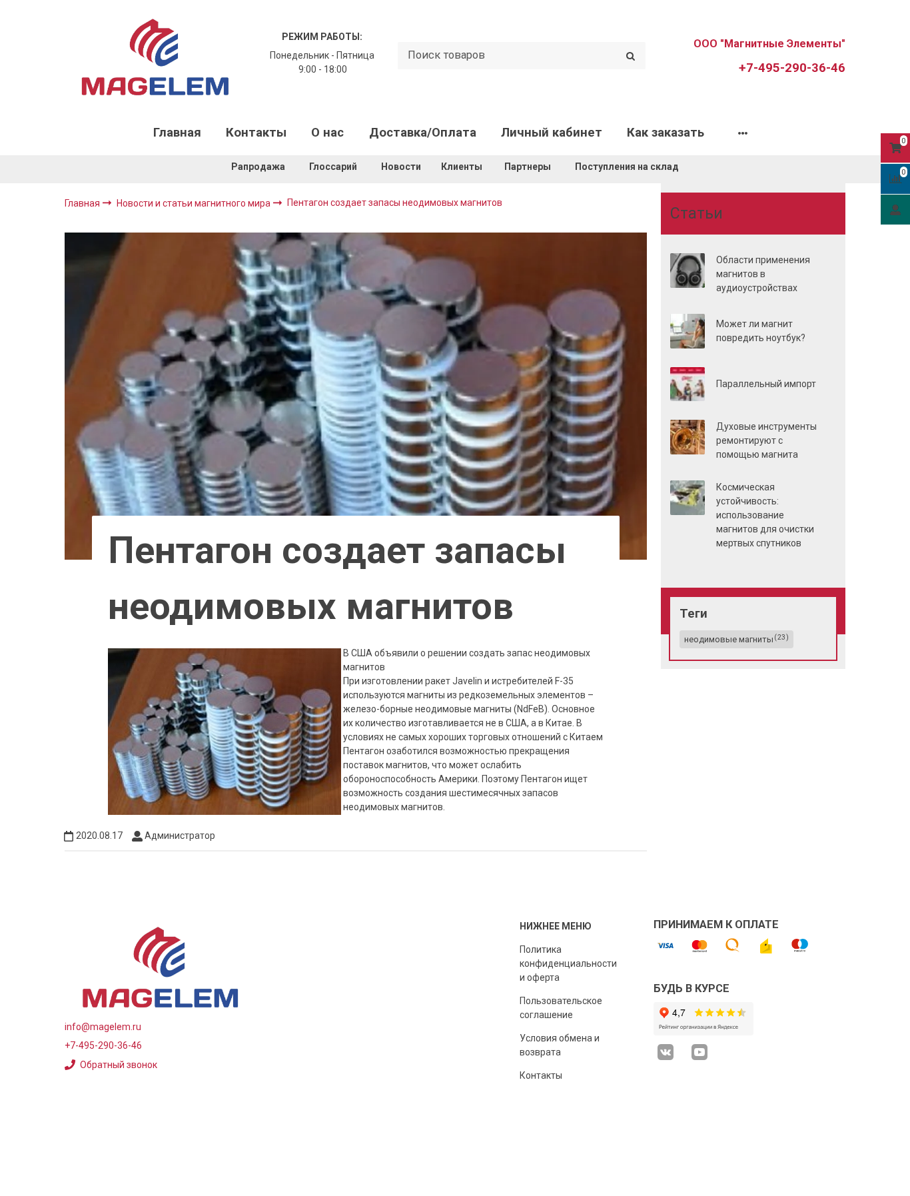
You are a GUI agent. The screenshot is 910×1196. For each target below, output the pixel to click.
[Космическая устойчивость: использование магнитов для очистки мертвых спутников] (687, 497)
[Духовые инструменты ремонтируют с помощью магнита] (687, 437)
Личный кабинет (551, 132)
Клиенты (462, 166)
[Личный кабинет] (895, 209)
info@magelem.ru (103, 1026)
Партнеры (527, 166)
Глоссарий (333, 166)
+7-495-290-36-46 (792, 68)
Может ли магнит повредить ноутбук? (760, 330)
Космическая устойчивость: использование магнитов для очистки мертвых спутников (765, 515)
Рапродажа (258, 166)
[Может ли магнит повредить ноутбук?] (687, 331)
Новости (401, 166)
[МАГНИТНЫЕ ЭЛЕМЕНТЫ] (155, 55)
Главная (177, 132)
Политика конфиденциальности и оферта (568, 963)
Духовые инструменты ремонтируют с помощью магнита (766, 440)
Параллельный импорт (766, 383)
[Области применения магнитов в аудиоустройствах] (687, 270)
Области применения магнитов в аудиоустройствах (763, 274)
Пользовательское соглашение (561, 1007)
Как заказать (665, 132)
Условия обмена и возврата (560, 1045)
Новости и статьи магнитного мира (194, 203)
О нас (327, 132)
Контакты (256, 132)
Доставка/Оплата (422, 132)
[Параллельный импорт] (687, 384)
